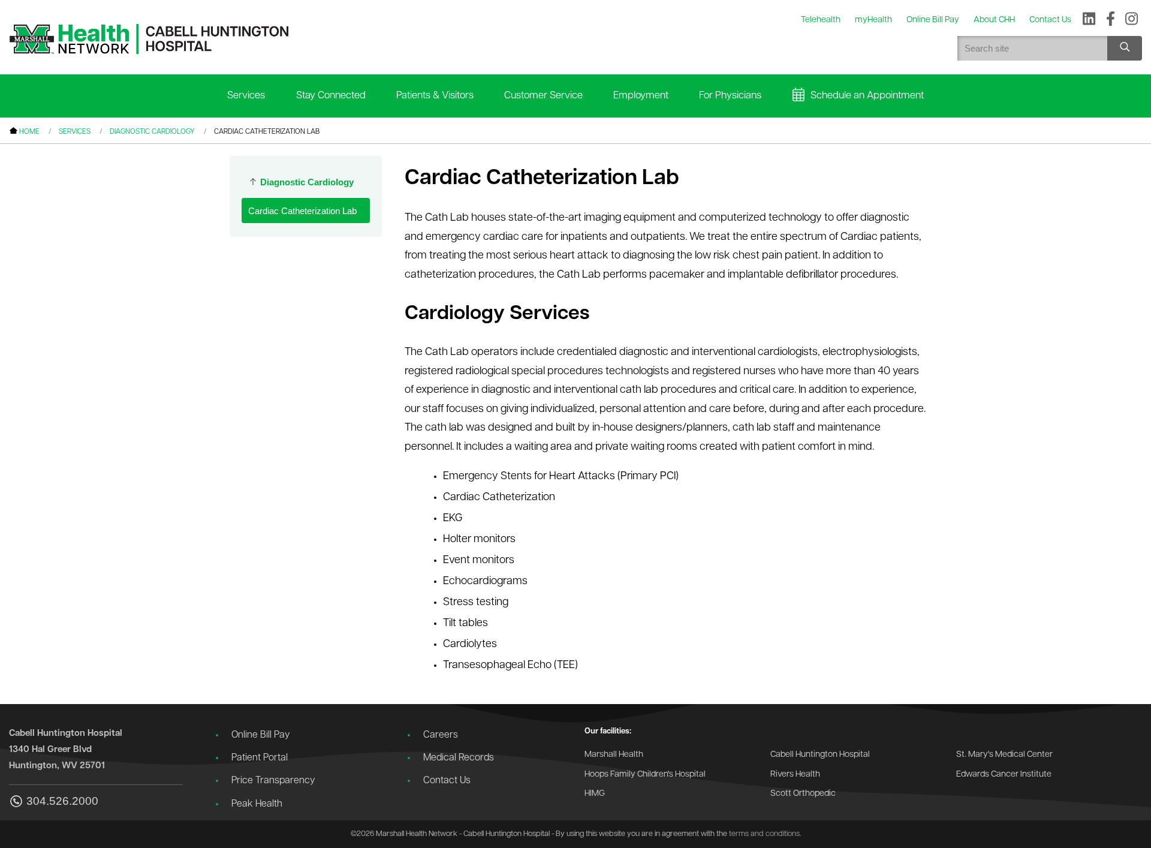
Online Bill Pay (260, 735)
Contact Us (447, 781)
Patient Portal (259, 758)
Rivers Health (795, 774)
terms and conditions (764, 834)
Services (246, 96)
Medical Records (458, 758)
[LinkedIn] (1088, 19)
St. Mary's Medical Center (1004, 754)
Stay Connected (331, 96)
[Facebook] (1110, 19)
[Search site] (1124, 48)
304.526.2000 (62, 801)
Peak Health (256, 804)
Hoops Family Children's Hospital (645, 774)
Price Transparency (273, 781)
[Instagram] (1131, 19)
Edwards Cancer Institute (1003, 774)
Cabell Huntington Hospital (820, 754)
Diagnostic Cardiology (152, 132)
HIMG (594, 793)
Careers (440, 735)
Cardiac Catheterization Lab (302, 211)
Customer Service (543, 96)
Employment (640, 96)
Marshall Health (613, 754)
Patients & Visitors (435, 96)
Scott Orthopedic (803, 793)
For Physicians (730, 96)
